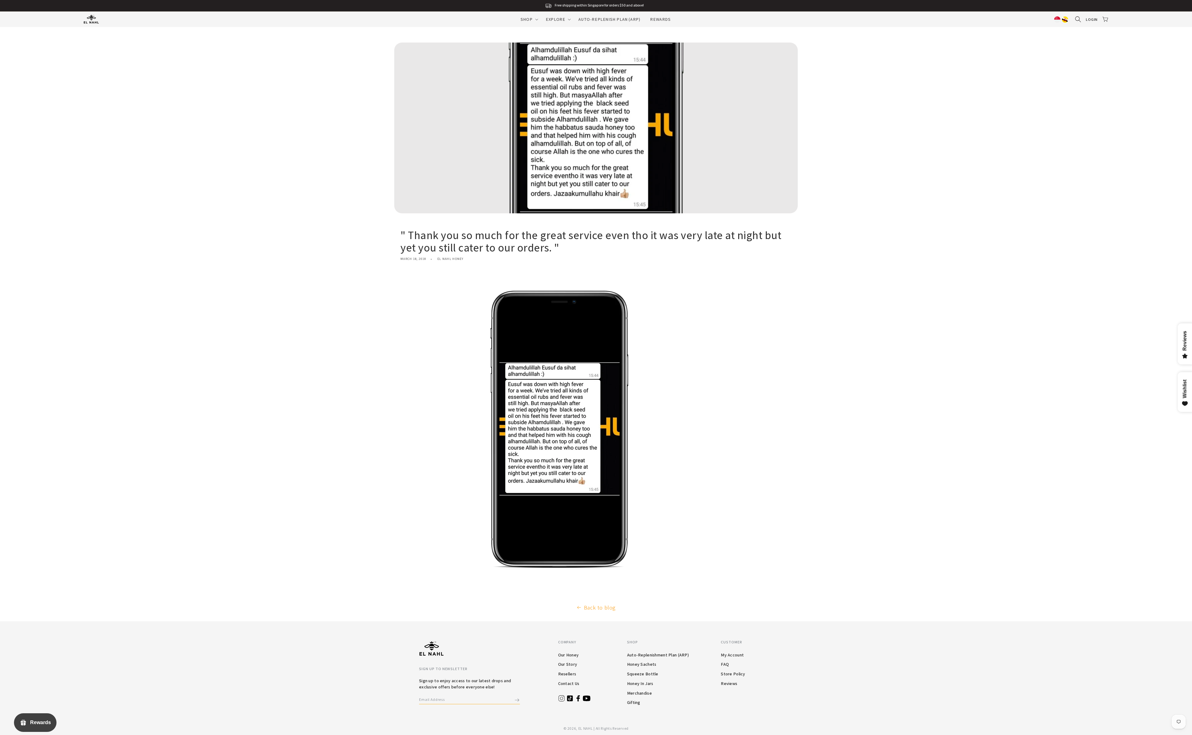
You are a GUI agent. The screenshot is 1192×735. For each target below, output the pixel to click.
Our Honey (568, 655)
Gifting (633, 702)
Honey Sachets (642, 664)
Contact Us (569, 683)
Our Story (567, 664)
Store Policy (733, 674)
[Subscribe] (517, 700)
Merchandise (639, 693)
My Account (732, 655)
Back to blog (600, 607)
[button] (528, 19)
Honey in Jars (640, 683)
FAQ (725, 664)
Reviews (729, 683)
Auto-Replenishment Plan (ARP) (658, 655)
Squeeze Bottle (642, 674)
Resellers (567, 674)
